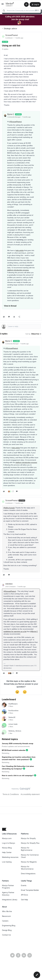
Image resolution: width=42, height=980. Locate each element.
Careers (5, 921)
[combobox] (21, 10)
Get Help (24, 900)
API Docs (24, 895)
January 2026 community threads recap (17, 743)
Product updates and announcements (16, 746)
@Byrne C (34, 631)
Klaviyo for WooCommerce (27, 868)
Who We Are (7, 911)
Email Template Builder (30, 890)
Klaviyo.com (7, 838)
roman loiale (13, 724)
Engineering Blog (8, 926)
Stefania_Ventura (14, 731)
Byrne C (10, 114)
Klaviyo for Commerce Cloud (30, 856)
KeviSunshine (13, 710)
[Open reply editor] (21, 326)
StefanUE (11, 717)
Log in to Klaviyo (8, 843)
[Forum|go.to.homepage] (10, 4)
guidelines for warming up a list (15, 631)
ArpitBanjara (13, 704)
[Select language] (26, 4)
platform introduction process (18, 270)
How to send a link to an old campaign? (18, 775)
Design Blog (7, 930)
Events (23, 885)
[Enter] (4, 10)
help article (20, 250)
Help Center (7, 852)
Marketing (5, 753)
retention (9, 584)
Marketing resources (10, 857)
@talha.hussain (9, 508)
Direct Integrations (28, 874)
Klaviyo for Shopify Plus (30, 843)
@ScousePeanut (15, 122)
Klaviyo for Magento (29, 862)
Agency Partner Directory (8, 893)
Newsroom (6, 916)
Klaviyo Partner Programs (8, 886)
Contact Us (6, 935)
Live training (7, 862)
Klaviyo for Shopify (28, 838)
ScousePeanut (11, 35)
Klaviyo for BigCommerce (26, 849)
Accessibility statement (30, 794)
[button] (2, 5)
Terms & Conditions (11, 794)
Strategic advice (10, 29)
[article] (21, 416)
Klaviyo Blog (7, 848)
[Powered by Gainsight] (21, 789)
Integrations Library (9, 900)
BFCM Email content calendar (13, 750)
